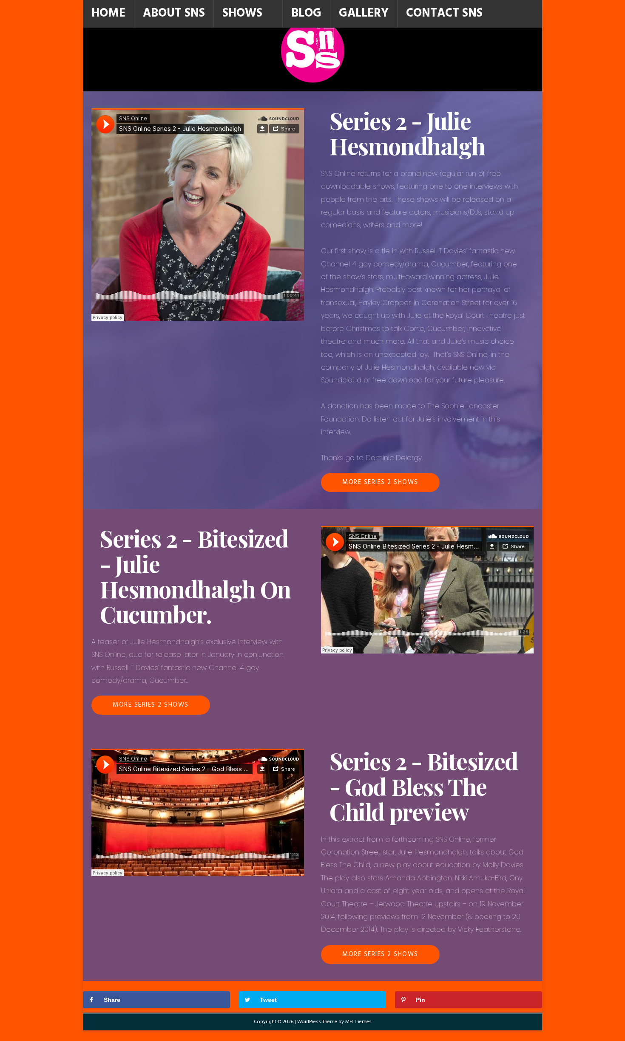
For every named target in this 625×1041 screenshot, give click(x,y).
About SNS (174, 13)
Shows (242, 13)
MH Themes (358, 1022)
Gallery (364, 13)
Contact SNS (444, 13)
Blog (306, 13)
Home (108, 13)
